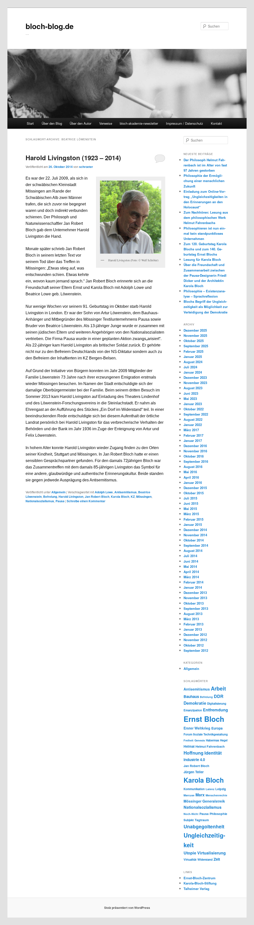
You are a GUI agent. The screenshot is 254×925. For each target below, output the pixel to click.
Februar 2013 (193, 624)
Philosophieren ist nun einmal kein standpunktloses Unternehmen (204, 233)
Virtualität (190, 859)
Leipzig (220, 789)
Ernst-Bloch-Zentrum (200, 878)
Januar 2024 (193, 372)
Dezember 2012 (195, 634)
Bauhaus (191, 696)
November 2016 (195, 451)
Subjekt (189, 820)
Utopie (190, 853)
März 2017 (191, 429)
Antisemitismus (125, 492)
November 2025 (195, 335)
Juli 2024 (190, 367)
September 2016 (196, 461)
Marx (200, 795)
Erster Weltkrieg (197, 728)
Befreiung (50, 496)
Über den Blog (52, 123)
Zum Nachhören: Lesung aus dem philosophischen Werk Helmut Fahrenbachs (206, 217)
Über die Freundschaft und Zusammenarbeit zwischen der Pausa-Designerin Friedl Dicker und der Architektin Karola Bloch (205, 275)
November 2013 (195, 597)
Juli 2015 (190, 498)
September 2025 (196, 346)
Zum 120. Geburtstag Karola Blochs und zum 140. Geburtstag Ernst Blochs (205, 249)
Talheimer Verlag (196, 888)
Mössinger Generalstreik (204, 801)
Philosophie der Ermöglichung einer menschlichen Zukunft (204, 180)
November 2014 (195, 535)
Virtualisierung (211, 853)
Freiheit (188, 740)
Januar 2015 (193, 524)
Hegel (223, 740)
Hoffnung (193, 752)
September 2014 (196, 545)
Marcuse (189, 795)
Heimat (189, 746)
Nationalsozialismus (40, 501)
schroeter (86, 166)
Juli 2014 (190, 555)
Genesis (199, 740)
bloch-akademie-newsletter (139, 123)
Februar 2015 (193, 519)
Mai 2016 (190, 471)
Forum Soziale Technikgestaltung (206, 734)
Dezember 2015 (195, 487)
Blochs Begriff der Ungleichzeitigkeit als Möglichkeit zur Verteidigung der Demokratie (206, 306)
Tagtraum (202, 820)
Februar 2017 (193, 435)
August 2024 (193, 361)
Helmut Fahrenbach (210, 746)
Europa (216, 728)
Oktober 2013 (194, 603)
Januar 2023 (193, 403)
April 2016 (191, 477)
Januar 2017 (193, 440)
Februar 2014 (193, 582)
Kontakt (216, 123)
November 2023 (195, 382)
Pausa (60, 501)
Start (30, 123)
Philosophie (218, 813)
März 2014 (191, 577)
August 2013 (193, 613)
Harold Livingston (71, 496)
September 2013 (196, 608)
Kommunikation (194, 789)
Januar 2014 (193, 587)
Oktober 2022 (194, 409)
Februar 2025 (193, 351)
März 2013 (191, 619)
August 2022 (193, 419)
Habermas (212, 740)
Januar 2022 (193, 424)
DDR (218, 696)
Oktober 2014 (194, 540)
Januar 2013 (193, 629)
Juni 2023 (191, 393)
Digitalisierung (216, 703)
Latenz (210, 789)
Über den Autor (80, 123)
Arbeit (218, 688)
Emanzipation (193, 710)
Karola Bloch (120, 496)
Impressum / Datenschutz (184, 123)
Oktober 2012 (194, 645)
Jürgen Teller (194, 772)
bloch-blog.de (50, 26)
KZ (133, 496)
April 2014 (191, 571)
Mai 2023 (190, 398)
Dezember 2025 (195, 330)
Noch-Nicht (191, 814)
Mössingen (144, 496)
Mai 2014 (190, 566)
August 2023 (193, 387)
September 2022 (196, 414)
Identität (213, 753)
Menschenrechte (216, 795)
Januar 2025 (193, 356)
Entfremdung (215, 710)
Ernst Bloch (204, 719)
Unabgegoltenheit (204, 826)
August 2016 (193, 466)
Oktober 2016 (194, 456)
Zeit (217, 859)
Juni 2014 (191, 561)
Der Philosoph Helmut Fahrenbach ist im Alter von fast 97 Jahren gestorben (205, 165)
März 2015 (191, 513)
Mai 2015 (190, 508)
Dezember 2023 (195, 377)
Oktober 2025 (194, 340)
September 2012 (196, 650)
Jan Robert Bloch (97, 496)
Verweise (105, 123)
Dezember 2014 (195, 529)
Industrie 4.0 (194, 759)
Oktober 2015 (194, 493)
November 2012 (195, 639)
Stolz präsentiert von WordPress (127, 907)
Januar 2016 (193, 482)
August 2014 (193, 550)
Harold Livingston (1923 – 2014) (73, 157)
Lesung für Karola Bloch (202, 259)
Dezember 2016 (195, 445)
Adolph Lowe (104, 492)
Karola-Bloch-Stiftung (200, 883)
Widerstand (205, 859)
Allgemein (58, 492)
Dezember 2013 (195, 592)
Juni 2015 (191, 503)
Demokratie (195, 703)
